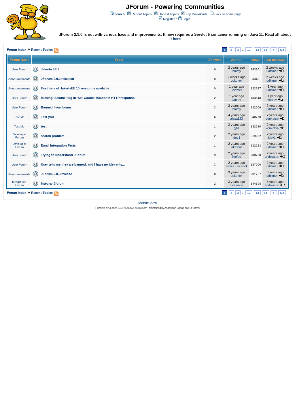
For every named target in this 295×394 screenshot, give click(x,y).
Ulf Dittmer (195, 207)
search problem (53, 136)
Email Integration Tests (58, 145)
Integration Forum (19, 183)
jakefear (236, 147)
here (177, 39)
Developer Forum (19, 136)
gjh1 (236, 128)
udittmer (272, 71)
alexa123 (236, 118)
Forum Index (16, 49)
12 (249, 49)
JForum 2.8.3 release (56, 174)
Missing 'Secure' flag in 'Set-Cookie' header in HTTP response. (88, 98)
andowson (272, 156)
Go (282, 49)
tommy (236, 71)
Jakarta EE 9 (50, 69)
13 (257, 49)
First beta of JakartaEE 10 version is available (75, 88)
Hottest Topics (169, 14)
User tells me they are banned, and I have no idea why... (83, 164)
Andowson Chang (174, 207)
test (44, 126)
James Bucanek (236, 166)
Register (169, 19)
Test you (47, 117)
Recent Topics (142, 14)
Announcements (19, 78)
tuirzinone (236, 185)
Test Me (19, 117)
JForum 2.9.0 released (57, 78)
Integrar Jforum (53, 183)
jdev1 (236, 137)
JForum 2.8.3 (116, 207)
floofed (236, 156)
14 (265, 49)
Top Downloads (196, 14)
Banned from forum (56, 107)
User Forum (19, 69)
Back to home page (227, 14)
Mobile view (147, 203)
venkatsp (272, 118)
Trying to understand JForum (63, 155)
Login (186, 19)
